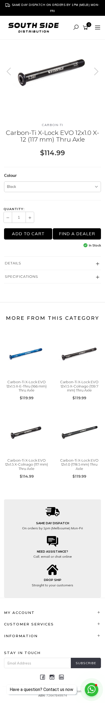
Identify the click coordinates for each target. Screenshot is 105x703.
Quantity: (14, 209)
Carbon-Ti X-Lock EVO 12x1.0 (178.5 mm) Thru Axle (79, 464)
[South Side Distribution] (35, 27)
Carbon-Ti (52, 125)
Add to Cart (28, 233)
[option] (52, 72)
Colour (10, 175)
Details (13, 263)
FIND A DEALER (77, 233)
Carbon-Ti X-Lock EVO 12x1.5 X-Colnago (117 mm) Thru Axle (26, 464)
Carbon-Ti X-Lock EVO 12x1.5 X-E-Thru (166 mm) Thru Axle (26, 386)
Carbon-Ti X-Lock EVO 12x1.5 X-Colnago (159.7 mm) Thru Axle (79, 386)
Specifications (21, 276)
